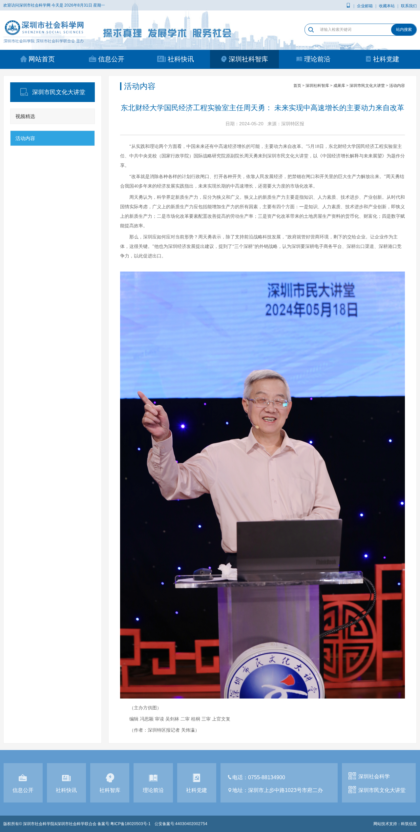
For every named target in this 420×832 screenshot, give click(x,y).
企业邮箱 (365, 6)
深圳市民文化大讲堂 (367, 85)
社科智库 (109, 790)
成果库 (339, 85)
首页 (297, 85)
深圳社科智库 (248, 59)
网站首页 (42, 59)
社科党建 (386, 59)
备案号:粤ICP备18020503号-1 (124, 824)
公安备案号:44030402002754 (181, 824)
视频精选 (25, 116)
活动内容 (25, 138)
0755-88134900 (266, 777)
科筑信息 (409, 824)
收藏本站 (387, 6)
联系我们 (409, 6)
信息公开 (111, 59)
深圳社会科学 (374, 776)
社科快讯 (181, 59)
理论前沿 (317, 59)
